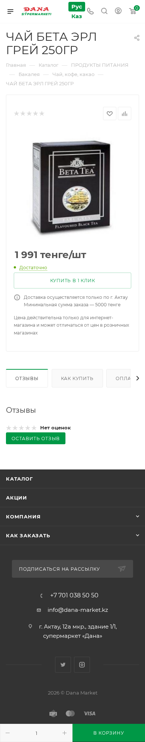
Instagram (82, 665)
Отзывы (27, 378)
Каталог (19, 479)
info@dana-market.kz (78, 609)
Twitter (63, 665)
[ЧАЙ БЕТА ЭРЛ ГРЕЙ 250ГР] (72, 185)
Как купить (77, 378)
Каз (76, 16)
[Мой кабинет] (118, 11)
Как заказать (28, 535)
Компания (23, 517)
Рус (76, 6)
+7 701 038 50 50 (74, 595)
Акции (16, 498)
